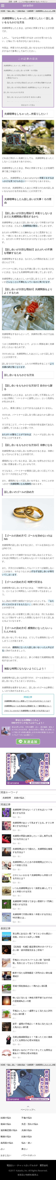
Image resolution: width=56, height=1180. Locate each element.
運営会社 (44, 1165)
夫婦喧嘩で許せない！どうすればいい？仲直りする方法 (32, 811)
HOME (3, 11)
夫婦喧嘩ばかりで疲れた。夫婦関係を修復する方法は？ (32, 850)
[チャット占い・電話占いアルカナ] (28, 784)
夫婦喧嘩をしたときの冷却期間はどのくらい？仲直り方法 (32, 864)
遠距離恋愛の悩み (9, 1130)
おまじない (6, 1155)
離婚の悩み (6, 1136)
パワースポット (28, 1155)
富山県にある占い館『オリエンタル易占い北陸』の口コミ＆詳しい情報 (32, 935)
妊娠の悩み (26, 1136)
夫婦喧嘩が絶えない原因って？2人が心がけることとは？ (27, 701)
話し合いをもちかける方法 (14, 92)
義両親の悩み (7, 1142)
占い (3, 1149)
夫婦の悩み (21, 11)
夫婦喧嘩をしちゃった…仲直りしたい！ (19, 65)
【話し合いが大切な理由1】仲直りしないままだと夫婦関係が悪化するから (28, 76)
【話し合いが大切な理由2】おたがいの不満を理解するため (28, 82)
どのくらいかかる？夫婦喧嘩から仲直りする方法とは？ (27, 710)
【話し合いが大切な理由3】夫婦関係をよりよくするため (27, 87)
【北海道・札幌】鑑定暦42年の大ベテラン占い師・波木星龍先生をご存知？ (32, 948)
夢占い (24, 1149)
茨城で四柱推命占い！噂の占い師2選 (30, 985)
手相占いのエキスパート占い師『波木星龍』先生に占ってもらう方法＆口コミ (31, 961)
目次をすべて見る (28, 105)
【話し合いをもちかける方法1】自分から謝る (23, 97)
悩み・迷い (11, 11)
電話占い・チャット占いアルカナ (22, 1165)
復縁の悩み (6, 1124)
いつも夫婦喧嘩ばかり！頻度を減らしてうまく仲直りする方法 (32, 890)
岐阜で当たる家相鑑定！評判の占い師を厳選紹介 (32, 974)
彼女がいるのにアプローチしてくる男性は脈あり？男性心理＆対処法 (32, 1052)
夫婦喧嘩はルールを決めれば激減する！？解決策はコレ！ (28, 706)
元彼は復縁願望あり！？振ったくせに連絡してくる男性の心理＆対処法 (32, 1038)
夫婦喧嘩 (30, 11)
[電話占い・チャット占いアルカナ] (28, 1100)
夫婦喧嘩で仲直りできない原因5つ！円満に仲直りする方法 (33, 903)
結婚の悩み (6, 1117)
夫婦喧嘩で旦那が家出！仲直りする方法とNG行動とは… (32, 916)
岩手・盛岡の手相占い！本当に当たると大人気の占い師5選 (32, 1025)
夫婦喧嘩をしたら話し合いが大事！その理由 (21, 70)
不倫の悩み (26, 1117)
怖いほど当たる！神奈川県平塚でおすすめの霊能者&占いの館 (32, 999)
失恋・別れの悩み (29, 1124)
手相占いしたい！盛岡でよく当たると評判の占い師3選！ (32, 1012)
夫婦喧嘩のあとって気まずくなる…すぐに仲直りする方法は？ (33, 824)
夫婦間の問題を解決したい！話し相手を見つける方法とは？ (32, 837)
